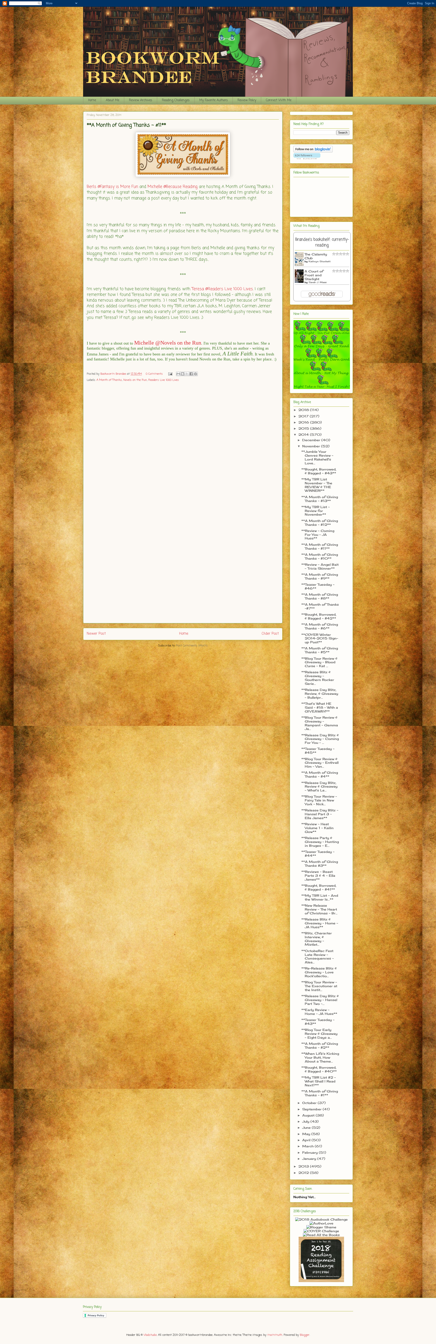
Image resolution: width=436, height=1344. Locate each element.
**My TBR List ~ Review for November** (315, 511)
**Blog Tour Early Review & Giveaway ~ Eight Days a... (319, 1033)
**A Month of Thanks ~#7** (320, 606)
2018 (304, 410)
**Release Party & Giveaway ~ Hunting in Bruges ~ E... (320, 841)
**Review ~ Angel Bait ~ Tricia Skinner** (320, 566)
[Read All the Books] (321, 1235)
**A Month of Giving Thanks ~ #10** (319, 556)
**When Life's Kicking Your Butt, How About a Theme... (320, 1057)
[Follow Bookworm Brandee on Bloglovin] (313, 151)
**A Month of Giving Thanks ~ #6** (319, 626)
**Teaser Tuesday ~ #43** (317, 1022)
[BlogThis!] (182, 374)
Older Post (270, 634)
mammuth (274, 1335)
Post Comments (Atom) (191, 646)
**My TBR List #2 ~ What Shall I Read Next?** (318, 1081)
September (312, 1109)
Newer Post (96, 634)
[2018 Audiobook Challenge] (321, 1219)
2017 (304, 416)
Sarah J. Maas (318, 282)
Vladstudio (150, 1335)
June (307, 1127)
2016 (304, 422)
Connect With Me (278, 100)
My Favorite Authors (213, 100)
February (310, 1152)
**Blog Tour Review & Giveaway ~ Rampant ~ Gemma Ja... (319, 723)
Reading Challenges (176, 100)
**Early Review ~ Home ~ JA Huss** (319, 1012)
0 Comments (154, 374)
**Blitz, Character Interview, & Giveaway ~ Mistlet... (316, 938)
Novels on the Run (135, 380)
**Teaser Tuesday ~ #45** (317, 750)
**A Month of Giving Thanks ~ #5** (319, 650)
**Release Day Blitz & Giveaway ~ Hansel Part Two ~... (320, 1000)
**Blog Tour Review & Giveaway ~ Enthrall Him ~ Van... (320, 763)
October (310, 1103)
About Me (112, 100)
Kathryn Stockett (320, 261)
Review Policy (247, 100)
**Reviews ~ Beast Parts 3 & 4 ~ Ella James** (318, 875)
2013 (304, 1166)
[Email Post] (170, 374)
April (307, 1140)
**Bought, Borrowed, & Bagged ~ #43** (318, 471)
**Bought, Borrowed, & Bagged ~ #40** (319, 1069)
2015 (304, 428)
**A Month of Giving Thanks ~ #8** (319, 596)
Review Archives (140, 100)
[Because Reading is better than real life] (321, 1281)
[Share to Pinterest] (195, 374)
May (306, 1134)
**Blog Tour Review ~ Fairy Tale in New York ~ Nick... (319, 800)
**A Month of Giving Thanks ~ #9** (319, 576)
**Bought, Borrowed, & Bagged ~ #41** (318, 887)
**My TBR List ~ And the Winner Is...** (319, 897)
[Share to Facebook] (191, 374)
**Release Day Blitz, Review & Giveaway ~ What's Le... (319, 786)
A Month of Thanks (109, 380)
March (308, 1146)
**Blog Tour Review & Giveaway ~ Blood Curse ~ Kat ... (319, 662)
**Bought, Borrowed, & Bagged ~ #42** (318, 616)
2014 (304, 434)
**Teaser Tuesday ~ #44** (317, 853)
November (311, 446)
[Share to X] (187, 374)
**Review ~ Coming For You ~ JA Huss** (317, 534)
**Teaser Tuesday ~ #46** (317, 586)
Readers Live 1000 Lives (163, 380)
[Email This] (178, 374)
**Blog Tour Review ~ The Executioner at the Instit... (319, 986)
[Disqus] (183, 445)
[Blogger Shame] (321, 1227)
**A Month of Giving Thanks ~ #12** (319, 522)
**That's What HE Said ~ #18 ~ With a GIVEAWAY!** (319, 707)
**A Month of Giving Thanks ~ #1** (319, 1093)
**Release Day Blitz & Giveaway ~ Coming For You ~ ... (320, 739)
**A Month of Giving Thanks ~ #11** (319, 546)
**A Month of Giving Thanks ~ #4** (319, 774)
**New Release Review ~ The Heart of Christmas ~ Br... (319, 909)
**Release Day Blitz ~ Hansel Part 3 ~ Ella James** (319, 814)
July (306, 1121)
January (309, 1158)
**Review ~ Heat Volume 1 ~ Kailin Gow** (317, 828)
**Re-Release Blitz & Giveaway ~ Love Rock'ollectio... (319, 972)
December (311, 440)
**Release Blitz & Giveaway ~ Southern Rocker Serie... (317, 677)
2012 (304, 1173)
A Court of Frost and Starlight (314, 275)
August (309, 1115)
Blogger (305, 1335)
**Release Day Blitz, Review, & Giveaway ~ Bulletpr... (319, 693)
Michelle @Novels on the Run (167, 343)
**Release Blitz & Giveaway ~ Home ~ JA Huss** (319, 923)
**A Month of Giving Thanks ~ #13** (319, 499)
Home (92, 100)
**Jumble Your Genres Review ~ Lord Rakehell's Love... (317, 457)
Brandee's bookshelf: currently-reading (322, 242)
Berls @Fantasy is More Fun (112, 187)
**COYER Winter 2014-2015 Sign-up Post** (319, 638)
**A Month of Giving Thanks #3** (319, 863)
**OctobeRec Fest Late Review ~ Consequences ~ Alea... (317, 956)
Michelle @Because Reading (173, 187)
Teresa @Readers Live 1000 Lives (222, 289)
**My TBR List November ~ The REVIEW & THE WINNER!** (316, 484)
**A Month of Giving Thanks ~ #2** (319, 1045)
